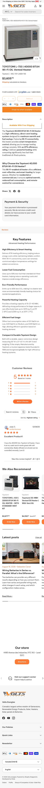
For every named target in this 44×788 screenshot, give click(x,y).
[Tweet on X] (10, 191)
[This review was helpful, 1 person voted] (33, 459)
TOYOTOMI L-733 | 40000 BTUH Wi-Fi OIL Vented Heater (19, 21)
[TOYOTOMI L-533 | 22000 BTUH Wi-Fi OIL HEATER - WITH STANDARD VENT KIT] (11, 483)
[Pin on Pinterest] (19, 191)
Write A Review (22, 401)
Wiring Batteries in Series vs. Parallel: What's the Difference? (18, 572)
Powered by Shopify (23, 777)
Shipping (5, 82)
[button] (40, 6)
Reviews (5, 230)
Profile (11, 782)
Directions (22, 662)
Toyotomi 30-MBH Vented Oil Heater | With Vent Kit (30, 500)
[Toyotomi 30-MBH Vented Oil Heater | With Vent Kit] (30, 483)
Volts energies (11, 777)
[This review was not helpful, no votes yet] (37, 459)
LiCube (31, 782)
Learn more (36, 92)
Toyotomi (5, 74)
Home (4, 19)
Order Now (11, 522)
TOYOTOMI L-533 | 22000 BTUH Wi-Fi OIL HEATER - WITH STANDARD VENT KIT (10, 503)
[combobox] (22, 11)
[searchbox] (13, 412)
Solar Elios (37, 782)
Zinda (13, 779)
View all (38, 537)
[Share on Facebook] (14, 191)
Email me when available (22, 109)
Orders (4, 782)
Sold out (29, 99)
